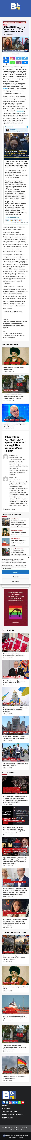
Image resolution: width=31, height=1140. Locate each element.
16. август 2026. (7, 714)
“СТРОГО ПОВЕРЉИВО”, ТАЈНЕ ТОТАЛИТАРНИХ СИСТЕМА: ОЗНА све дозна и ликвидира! (13, 334)
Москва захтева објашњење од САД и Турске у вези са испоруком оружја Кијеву (15, 737)
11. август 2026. (7, 835)
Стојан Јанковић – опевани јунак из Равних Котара (18, 533)
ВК (7, 1129)
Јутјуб (17, 1129)
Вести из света (7, 1118)
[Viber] (18, 62)
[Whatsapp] (12, 62)
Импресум (6, 1108)
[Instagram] (12, 58)
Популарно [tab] (17, 514)
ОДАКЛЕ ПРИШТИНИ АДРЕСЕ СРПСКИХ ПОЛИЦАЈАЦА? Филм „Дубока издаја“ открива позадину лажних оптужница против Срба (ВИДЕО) (15, 860)
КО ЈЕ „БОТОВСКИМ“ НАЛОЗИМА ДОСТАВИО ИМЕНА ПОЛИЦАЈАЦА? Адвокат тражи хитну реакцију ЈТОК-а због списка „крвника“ (14, 830)
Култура (12, 363)
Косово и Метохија (8, 390)
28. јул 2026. (6, 927)
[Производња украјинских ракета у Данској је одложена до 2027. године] (15, 642)
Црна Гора (22, 419)
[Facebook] (6, 58)
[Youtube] (22, 1102)
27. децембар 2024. (8, 34)
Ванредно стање (7, 787)
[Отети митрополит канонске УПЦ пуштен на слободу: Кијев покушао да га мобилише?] (15, 696)
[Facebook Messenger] (25, 62)
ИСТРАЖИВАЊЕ (7, 792)
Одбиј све (15, 576)
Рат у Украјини (12, 649)
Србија (5, 24)
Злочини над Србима (22, 849)
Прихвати (15, 572)
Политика (15, 792)
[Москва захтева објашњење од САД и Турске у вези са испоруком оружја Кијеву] (15, 725)
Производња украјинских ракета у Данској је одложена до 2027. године (14, 655)
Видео (13, 818)
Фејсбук (4, 1127)
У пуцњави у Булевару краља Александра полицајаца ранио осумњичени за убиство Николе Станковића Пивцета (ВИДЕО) (15, 323)
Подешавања (15, 581)
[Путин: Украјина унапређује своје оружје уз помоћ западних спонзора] (15, 669)
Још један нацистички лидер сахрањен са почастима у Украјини (15, 764)
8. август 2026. (7, 896)
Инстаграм (17, 1127)
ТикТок (22, 1129)
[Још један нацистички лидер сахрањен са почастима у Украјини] (15, 752)
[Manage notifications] (4, 1135)
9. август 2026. (7, 866)
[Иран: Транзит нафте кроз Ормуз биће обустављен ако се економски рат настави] (6, 542)
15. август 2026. (7, 768)
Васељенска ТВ (16, 787)
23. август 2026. (8, 428)
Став (25, 792)
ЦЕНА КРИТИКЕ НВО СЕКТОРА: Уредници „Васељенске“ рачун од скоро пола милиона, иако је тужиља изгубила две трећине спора (15, 922)
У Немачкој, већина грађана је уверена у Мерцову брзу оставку (14, 1077)
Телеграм (25, 1127)
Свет (19, 538)
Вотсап (12, 1129)
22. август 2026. (7, 685)
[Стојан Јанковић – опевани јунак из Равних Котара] (6, 532)
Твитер (10, 1127)
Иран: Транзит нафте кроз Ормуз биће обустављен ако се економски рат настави (18, 542)
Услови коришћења (9, 1111)
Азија (12, 538)
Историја (6, 363)
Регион (12, 419)
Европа (5, 649)
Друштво (23, 22)
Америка (16, 538)
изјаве (5, 88)
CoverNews (11, 1137)
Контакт (5, 1105)
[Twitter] (18, 58)
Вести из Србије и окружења (12, 1114)
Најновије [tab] (7, 514)
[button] (28, 557)
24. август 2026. (8, 371)
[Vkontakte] (16, 1102)
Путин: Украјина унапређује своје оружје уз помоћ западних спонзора (15, 682)
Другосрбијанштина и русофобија (11, 22)
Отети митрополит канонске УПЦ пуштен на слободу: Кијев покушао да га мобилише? (15, 709)
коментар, (20, 111)
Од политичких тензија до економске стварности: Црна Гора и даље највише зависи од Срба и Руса (18, 523)
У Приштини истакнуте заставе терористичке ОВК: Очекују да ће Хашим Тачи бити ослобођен (13, 396)
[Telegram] (25, 58)
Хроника (6, 823)
